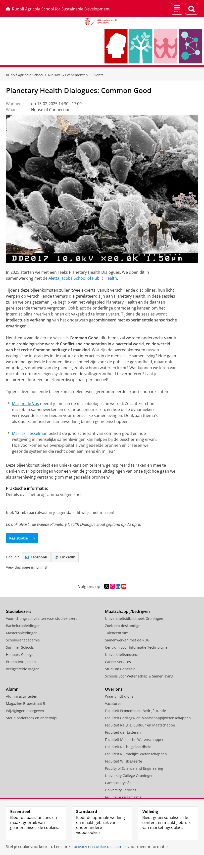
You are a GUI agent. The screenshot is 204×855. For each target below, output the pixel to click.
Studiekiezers (18, 611)
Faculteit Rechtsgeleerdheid (128, 746)
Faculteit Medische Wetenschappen (134, 739)
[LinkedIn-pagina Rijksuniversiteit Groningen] (118, 586)
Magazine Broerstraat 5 (25, 703)
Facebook (39, 557)
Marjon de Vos (25, 403)
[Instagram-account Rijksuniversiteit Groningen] (112, 586)
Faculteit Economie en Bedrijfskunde (135, 710)
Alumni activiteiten (21, 696)
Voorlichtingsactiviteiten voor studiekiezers (41, 618)
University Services (120, 790)
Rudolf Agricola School (24, 75)
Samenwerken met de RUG (127, 640)
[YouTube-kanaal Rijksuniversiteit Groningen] (123, 586)
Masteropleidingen (22, 632)
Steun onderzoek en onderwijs (31, 718)
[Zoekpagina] (191, 8)
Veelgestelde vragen (23, 669)
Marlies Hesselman (30, 433)
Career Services (118, 661)
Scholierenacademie (23, 640)
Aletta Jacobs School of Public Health (83, 278)
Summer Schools (20, 647)
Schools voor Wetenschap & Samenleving (139, 676)
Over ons (113, 689)
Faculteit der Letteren (123, 732)
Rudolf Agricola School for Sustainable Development (61, 9)
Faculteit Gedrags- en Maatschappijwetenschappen (148, 718)
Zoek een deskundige (122, 625)
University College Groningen (129, 775)
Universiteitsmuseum (123, 654)
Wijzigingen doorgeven (25, 710)
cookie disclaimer (110, 846)
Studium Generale (120, 669)
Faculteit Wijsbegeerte (123, 761)
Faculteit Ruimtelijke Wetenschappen (136, 754)
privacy (80, 846)
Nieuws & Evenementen (68, 75)
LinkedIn (67, 557)
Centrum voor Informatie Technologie (136, 647)
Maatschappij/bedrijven (127, 611)
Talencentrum (116, 632)
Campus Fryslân (118, 782)
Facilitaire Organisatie (123, 797)
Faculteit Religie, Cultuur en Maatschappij (140, 725)
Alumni (12, 689)
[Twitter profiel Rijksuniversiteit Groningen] (106, 586)
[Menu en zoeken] (177, 8)
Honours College (19, 654)
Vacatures (113, 703)
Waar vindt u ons (119, 696)
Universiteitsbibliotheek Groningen (134, 618)
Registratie (18, 538)
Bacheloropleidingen (23, 625)
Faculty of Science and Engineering (134, 768)
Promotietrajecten (21, 661)
